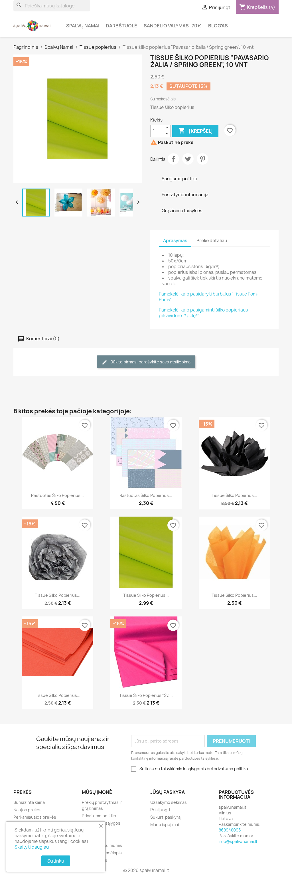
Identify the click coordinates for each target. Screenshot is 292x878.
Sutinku (55, 861)
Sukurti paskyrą (165, 817)
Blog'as (218, 26)
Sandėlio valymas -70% (173, 26)
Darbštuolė (121, 26)
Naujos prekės (27, 809)
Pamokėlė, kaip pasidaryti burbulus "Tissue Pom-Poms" (209, 297)
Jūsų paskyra (167, 792)
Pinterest (202, 159)
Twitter (188, 159)
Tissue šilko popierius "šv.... (146, 695)
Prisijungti (160, 809)
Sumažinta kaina (29, 802)
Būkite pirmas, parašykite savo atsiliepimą (150, 362)
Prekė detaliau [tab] (211, 241)
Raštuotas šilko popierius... (57, 495)
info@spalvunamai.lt (238, 841)
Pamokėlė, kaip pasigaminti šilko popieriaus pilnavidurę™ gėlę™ (203, 313)
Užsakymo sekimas (168, 802)
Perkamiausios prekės (34, 817)
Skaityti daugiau (32, 847)
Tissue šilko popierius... (234, 495)
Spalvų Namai (82, 26)
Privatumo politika (99, 815)
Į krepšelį (195, 130)
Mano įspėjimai (164, 824)
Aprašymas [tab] (175, 241)
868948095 (230, 830)
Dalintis (173, 159)
